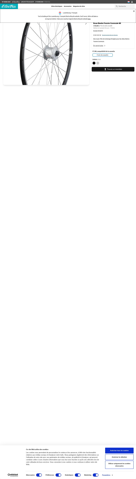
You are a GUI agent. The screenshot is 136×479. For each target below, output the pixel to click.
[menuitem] (56, 6)
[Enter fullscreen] (86, 23)
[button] (46, 52)
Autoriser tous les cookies (119, 450)
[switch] (58, 475)
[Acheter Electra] (16, 2)
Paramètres (106, 475)
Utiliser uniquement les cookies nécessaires (119, 465)
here (89, 19)
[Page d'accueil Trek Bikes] (6, 1)
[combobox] (124, 6)
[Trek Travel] (42, 1)
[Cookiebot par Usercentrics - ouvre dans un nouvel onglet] (13, 475)
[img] (97, 35)
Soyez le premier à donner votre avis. (110, 35)
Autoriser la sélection (119, 457)
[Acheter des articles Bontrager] (27, 1)
